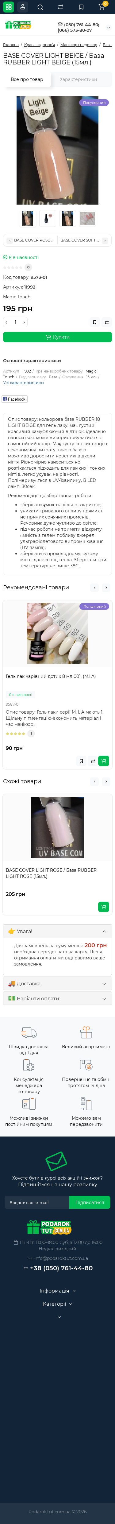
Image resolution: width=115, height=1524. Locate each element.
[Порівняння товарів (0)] (60, 7)
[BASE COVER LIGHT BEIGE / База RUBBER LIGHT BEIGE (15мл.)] (57, 150)
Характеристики (78, 79)
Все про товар (27, 79)
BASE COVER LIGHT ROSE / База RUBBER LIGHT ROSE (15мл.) (51, 873)
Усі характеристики (23, 382)
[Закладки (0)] (81, 7)
